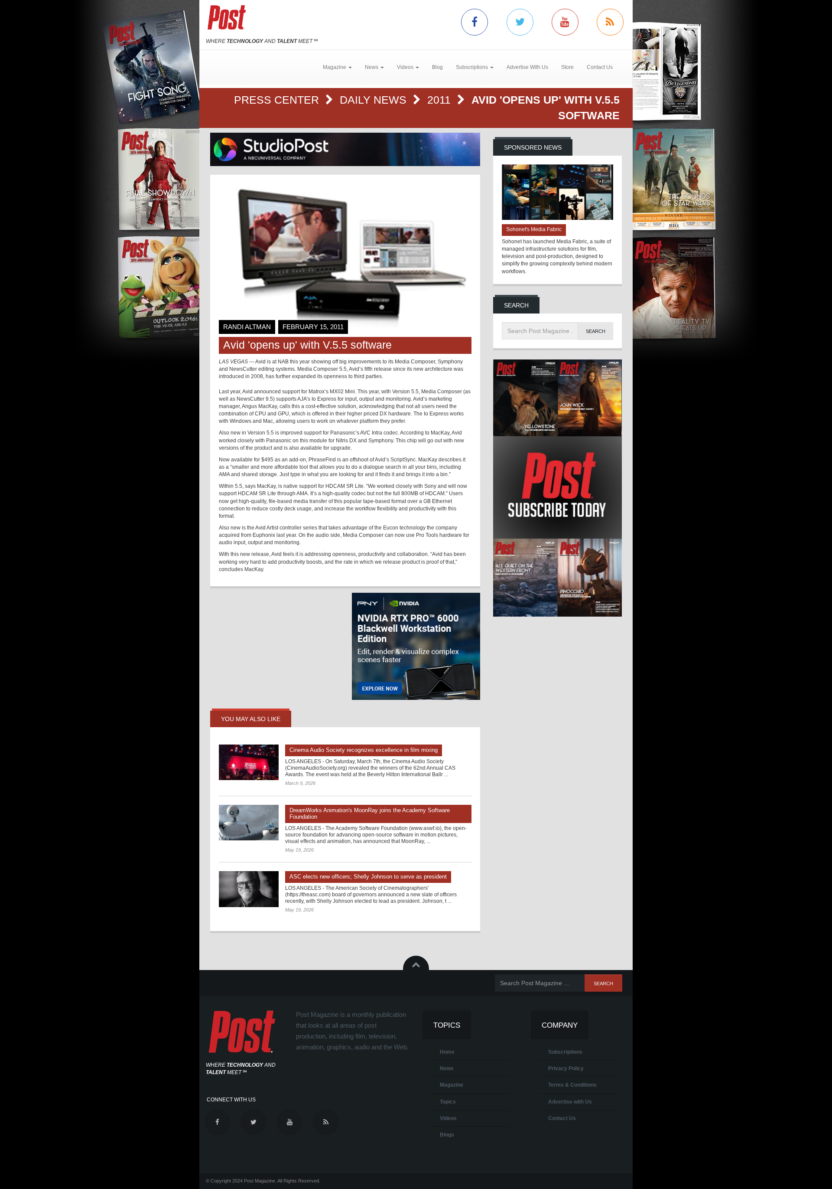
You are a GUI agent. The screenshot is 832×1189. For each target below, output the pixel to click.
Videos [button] (406, 67)
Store (567, 67)
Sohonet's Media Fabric (534, 229)
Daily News (375, 100)
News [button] (372, 67)
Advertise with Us (570, 1102)
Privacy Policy (566, 1068)
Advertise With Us (527, 67)
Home (447, 1052)
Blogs (447, 1135)
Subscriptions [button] (472, 67)
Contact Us (600, 67)
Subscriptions (565, 1052)
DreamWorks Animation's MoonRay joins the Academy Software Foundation (369, 813)
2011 (440, 100)
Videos (448, 1118)
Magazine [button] (335, 67)
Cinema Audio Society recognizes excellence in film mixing (363, 750)
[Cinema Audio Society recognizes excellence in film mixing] (249, 762)
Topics (448, 1102)
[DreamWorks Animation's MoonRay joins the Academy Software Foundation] (249, 822)
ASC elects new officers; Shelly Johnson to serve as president (368, 876)
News (447, 1068)
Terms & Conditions (572, 1085)
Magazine (451, 1085)
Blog (437, 67)
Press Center (278, 100)
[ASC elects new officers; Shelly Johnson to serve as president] (249, 889)
